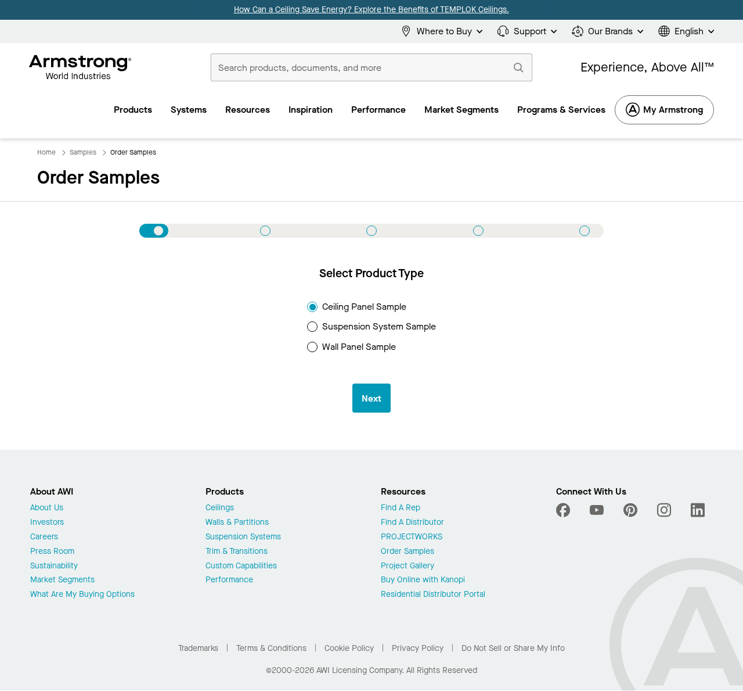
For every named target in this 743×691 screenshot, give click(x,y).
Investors (47, 523)
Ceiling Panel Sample (364, 306)
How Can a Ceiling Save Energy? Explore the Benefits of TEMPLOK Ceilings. (371, 9)
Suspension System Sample (379, 326)
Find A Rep (400, 508)
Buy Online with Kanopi (423, 580)
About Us (46, 508)
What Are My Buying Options (82, 595)
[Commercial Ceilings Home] (80, 67)
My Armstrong (673, 109)
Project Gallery (407, 566)
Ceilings (219, 508)
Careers (44, 537)
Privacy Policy (417, 648)
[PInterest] (630, 510)
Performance (229, 580)
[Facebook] (564, 510)
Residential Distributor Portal (433, 595)
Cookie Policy (349, 648)
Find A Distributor (412, 523)
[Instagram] (664, 510)
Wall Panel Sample (359, 347)
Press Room (52, 552)
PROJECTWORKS (411, 537)
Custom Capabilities (241, 566)
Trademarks (198, 648)
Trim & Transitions (236, 552)
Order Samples (407, 552)
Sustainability (54, 566)
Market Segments (62, 580)
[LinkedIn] (698, 510)
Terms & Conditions (271, 648)
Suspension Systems (243, 537)
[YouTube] (597, 510)
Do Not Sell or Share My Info (513, 648)
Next (371, 398)
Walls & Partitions (237, 523)
